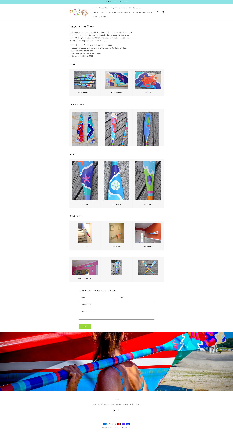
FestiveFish (109, 427)
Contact (138, 404)
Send (85, 326)
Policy (132, 404)
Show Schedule (116, 404)
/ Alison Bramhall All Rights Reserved (121, 427)
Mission (125, 404)
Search (94, 404)
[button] (118, 8)
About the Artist (103, 404)
